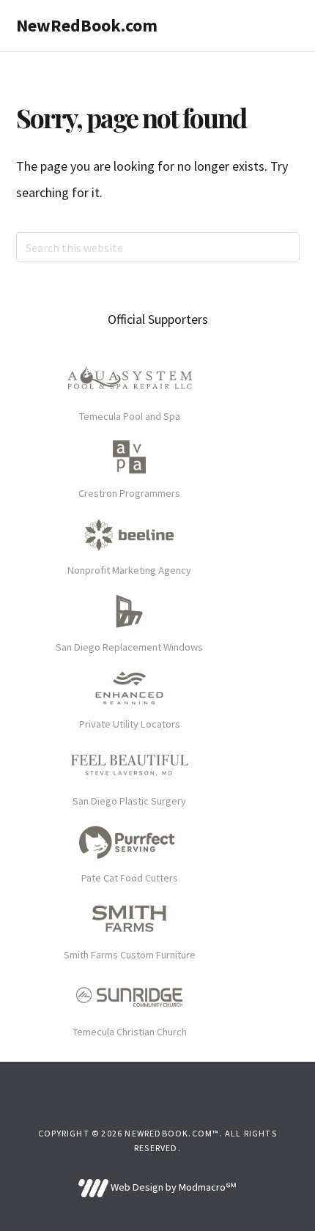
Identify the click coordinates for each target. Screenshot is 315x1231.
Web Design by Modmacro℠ (172, 1187)
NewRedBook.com (87, 25)
